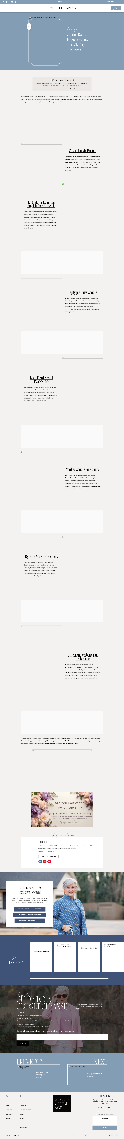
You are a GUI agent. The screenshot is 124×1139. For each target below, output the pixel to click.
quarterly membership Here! (29, 915)
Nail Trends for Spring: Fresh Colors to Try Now (61, 743)
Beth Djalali (42, 842)
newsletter (110, 1)
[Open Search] (119, 2)
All (21, 1031)
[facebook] (6, 2)
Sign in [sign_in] (60, 1)
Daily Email (30, 1031)
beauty (72, 28)
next (100, 1063)
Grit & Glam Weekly (45, 1031)
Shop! (115, 8)
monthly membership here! (29, 909)
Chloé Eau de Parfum (82, 151)
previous (30, 1063)
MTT (116, 1135)
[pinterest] (9, 2)
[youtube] (12, 2)
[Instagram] (4, 2)
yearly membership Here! (29, 921)
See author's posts (48, 856)
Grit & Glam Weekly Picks (65, 1031)
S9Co (111, 1135)
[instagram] (7, 1135)
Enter (22, 1043)
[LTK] (15, 2)
